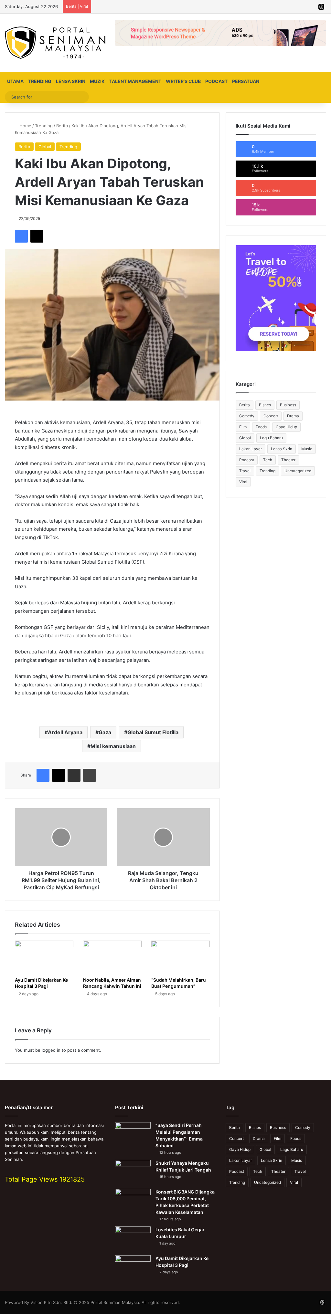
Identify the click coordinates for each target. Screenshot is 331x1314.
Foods (261, 426)
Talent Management (135, 81)
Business (288, 404)
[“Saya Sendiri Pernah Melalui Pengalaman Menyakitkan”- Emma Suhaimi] (133, 1134)
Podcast (216, 81)
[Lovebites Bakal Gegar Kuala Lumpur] (133, 1238)
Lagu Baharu (271, 437)
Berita (62, 125)
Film (243, 426)
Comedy (246, 415)
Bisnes (265, 404)
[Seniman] (55, 42)
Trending (39, 81)
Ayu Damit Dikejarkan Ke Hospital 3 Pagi (41, 983)
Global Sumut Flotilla (152, 732)
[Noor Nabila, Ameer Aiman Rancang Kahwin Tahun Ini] (112, 957)
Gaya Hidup (286, 426)
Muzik (97, 81)
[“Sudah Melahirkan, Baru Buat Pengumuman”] (180, 957)
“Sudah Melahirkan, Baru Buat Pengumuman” (178, 983)
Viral (243, 481)
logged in (51, 1050)
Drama (293, 415)
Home (24, 125)
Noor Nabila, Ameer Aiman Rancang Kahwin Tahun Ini (112, 983)
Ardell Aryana (65, 732)
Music (306, 448)
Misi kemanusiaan (113, 746)
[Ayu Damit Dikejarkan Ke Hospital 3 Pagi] (44, 957)
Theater (288, 459)
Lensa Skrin (70, 81)
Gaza (105, 732)
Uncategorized (297, 470)
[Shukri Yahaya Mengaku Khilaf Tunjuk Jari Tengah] (133, 1172)
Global (44, 146)
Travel (245, 470)
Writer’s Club (183, 81)
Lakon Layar (250, 448)
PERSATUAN (245, 81)
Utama (15, 81)
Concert (270, 415)
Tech (267, 459)
